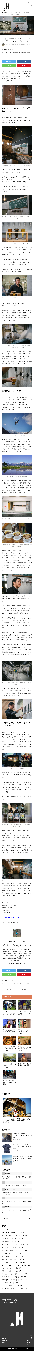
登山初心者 (7, 1286)
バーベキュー (7, 1262)
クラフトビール (7, 52)
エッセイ (6, 1241)
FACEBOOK (4, 1338)
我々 (31, 1335)
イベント (6, 1238)
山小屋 (15, 1277)
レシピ (16, 1265)
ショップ (6, 1256)
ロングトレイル (8, 1268)
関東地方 (24, 1289)
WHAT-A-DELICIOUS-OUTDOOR (13, 1232)
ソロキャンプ (17, 1256)
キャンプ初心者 (21, 1244)
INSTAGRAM (4, 1340)
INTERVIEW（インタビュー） (11, 49)
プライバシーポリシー (28, 1342)
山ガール (6, 1277)
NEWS (5, 1229)
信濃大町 (18, 52)
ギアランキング (8, 1250)
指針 (31, 1337)
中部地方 (14, 52)
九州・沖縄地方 (8, 1271)
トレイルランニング (9, 1259)
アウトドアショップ (20, 1235)
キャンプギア (7, 1244)
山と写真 (26, 1274)
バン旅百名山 (24, 1259)
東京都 (5, 1280)
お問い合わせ (29, 1344)
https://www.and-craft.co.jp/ (17, 963)
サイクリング (18, 1253)
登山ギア (14, 1283)
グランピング (21, 1250)
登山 (5, 1283)
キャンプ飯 (18, 1247)
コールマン (6, 1253)
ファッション (20, 1262)
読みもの (18, 1286)
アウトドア (6, 1235)
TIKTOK (3, 1342)
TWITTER (4, 1337)
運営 (31, 1338)
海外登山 (15, 1280)
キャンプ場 (6, 1247)
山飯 (23, 1277)
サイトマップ (29, 1340)
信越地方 (20, 1271)
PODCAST (4, 1344)
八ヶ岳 (5, 1274)
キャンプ (16, 1241)
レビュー (26, 1265)
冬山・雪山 (15, 1274)
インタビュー (17, 1238)
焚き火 (24, 1280)
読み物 (5, 1289)
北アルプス (23, 52)
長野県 (28, 52)
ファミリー (6, 1265)
